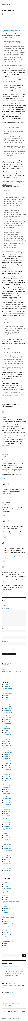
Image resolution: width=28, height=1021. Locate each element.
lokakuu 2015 (6, 754)
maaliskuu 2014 (7, 780)
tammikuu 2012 (7, 824)
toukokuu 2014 (7, 776)
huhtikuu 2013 (7, 796)
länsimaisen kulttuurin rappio (11, 901)
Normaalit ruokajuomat (9, 969)
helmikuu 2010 (7, 866)
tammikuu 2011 (7, 846)
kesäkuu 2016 (6, 741)
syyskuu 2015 (6, 756)
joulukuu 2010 (7, 848)
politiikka (5, 915)
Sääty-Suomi (6, 968)
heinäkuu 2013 (7, 791)
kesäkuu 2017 (6, 728)
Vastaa (4, 448)
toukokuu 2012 (7, 817)
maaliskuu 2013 (7, 798)
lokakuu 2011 (6, 830)
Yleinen (5, 945)
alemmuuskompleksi (6, 394)
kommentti (15, 392)
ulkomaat (5, 932)
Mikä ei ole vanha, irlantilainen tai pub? (13, 971)
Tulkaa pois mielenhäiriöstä (17, 1011)
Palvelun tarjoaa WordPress (13, 1018)
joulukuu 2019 (7, 710)
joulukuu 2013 (7, 784)
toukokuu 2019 (7, 714)
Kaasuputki (6, 5)
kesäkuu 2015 (6, 761)
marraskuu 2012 (7, 806)
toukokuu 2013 (7, 795)
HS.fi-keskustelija (7, 184)
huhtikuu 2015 (7, 763)
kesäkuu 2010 (6, 859)
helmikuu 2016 (7, 747)
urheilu (5, 936)
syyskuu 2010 (6, 854)
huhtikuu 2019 (7, 715)
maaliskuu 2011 (7, 843)
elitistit (16, 394)
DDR (3, 987)
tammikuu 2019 (7, 717)
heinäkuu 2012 (7, 813)
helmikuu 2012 (7, 822)
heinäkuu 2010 (7, 857)
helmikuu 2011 (7, 844)
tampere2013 (6, 925)
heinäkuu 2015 (7, 760)
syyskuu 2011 (6, 831)
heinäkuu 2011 (7, 835)
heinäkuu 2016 (7, 739)
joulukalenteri (7, 890)
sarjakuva (5, 921)
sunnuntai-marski (8, 923)
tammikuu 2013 (7, 802)
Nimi (3, 628)
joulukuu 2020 (7, 701)
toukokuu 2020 (7, 706)
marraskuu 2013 (7, 785)
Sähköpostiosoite (7, 634)
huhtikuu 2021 (7, 697)
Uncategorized (7, 934)
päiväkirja (6, 910)
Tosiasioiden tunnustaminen (10, 966)
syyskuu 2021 (6, 695)
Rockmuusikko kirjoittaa (8, 85)
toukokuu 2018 (7, 721)
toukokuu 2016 (7, 743)
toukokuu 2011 (7, 839)
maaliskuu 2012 (7, 820)
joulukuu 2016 (7, 734)
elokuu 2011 (6, 833)
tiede (4, 928)
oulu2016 (5, 906)
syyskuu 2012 (6, 809)
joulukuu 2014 (7, 769)
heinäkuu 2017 (7, 726)
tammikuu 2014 (7, 782)
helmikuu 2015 (7, 767)
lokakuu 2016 (6, 736)
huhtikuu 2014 (7, 778)
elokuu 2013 (6, 789)
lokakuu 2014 (6, 771)
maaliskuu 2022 (7, 693)
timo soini (12, 396)
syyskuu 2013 (6, 787)
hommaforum (9, 395)
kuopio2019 (6, 899)
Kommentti (5, 608)
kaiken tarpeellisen (13, 177)
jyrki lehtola (15, 395)
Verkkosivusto (6, 641)
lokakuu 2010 (6, 852)
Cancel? (11, 992)
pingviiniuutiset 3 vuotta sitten (11, 914)
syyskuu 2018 (6, 719)
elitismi (13, 394)
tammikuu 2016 (7, 749)
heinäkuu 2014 (7, 774)
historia (5, 884)
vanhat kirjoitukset (8, 941)
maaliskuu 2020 (7, 708)
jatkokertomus (7, 888)
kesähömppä (6, 893)
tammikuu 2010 (7, 868)
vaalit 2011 (6, 939)
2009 (4, 881)
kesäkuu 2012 (6, 815)
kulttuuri (5, 897)
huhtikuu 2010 (7, 863)
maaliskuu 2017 (7, 732)
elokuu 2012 (6, 811)
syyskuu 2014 (6, 773)
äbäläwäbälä (21, 392)
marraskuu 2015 (7, 752)
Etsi (3, 953)
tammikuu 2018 (7, 723)
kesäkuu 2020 (7, 704)
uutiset (5, 938)
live (4, 903)
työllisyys (5, 930)
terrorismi (6, 927)
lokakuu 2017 (6, 725)
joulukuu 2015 (7, 750)
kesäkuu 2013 (6, 793)
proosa (5, 919)
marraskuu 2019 (7, 712)
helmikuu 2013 (7, 800)
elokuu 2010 (6, 855)
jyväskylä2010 (7, 892)
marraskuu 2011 (7, 828)
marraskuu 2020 (7, 703)
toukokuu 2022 (7, 692)
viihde (5, 943)
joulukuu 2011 (6, 826)
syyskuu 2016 (6, 738)
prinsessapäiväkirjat (8, 917)
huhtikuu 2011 (7, 841)
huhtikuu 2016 (7, 745)
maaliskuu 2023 (7, 688)
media (5, 904)
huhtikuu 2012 (7, 819)
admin (5, 392)
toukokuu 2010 (7, 861)
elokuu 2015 (6, 758)
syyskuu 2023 (6, 686)
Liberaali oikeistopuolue (18, 998)
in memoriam (6, 886)
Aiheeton (5, 882)
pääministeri (6, 908)
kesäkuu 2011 (6, 837)
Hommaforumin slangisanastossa (11, 30)
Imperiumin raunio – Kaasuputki (11, 985)
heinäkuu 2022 (7, 690)
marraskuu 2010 (7, 850)
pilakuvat (5, 912)
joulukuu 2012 (7, 804)
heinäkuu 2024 (7, 684)
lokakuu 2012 (6, 808)
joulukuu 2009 (7, 870)
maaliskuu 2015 (7, 765)
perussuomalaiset (6, 396)
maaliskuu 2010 (7, 865)
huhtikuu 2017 (7, 730)
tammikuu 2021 (7, 699)
